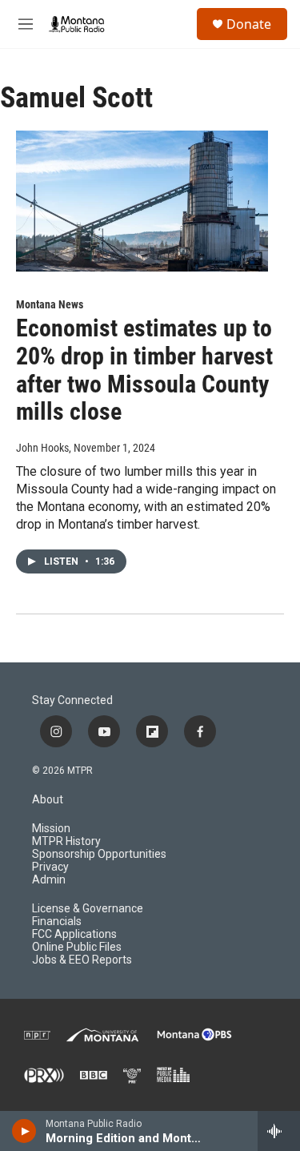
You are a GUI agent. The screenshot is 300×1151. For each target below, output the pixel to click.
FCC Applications (74, 934)
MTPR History (66, 841)
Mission (51, 829)
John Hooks (42, 447)
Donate (248, 24)
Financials (57, 922)
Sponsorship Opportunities (99, 854)
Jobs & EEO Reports (82, 960)
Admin (49, 880)
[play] (24, 1131)
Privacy (50, 867)
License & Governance (87, 909)
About (47, 800)
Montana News (49, 304)
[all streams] (279, 1131)
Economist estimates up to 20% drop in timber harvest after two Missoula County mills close (144, 369)
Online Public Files (77, 947)
